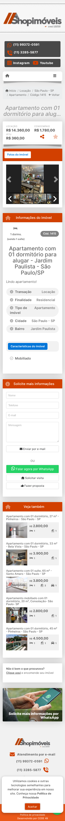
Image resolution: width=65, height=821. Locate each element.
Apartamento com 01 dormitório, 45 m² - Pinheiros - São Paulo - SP (31, 630)
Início (12, 90)
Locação (25, 90)
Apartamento (17, 95)
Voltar (55, 95)
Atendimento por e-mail (35, 754)
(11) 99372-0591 (26, 44)
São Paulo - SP (44, 90)
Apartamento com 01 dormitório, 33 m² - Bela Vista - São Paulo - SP (31, 545)
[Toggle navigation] (55, 76)
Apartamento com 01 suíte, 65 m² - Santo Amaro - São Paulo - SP (29, 572)
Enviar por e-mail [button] (33, 449)
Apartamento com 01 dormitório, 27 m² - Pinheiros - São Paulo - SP (32, 518)
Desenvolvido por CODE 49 (32, 818)
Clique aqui (13, 673)
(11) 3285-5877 (26, 52)
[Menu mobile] (7, 76)
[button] (10, 179)
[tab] (18, 154)
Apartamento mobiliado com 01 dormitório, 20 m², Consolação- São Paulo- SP (29, 601)
